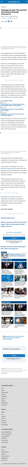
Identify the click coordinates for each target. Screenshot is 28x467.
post (10, 97)
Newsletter (4, 422)
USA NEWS (4, 405)
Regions (3, 7)
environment (15, 336)
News (2, 388)
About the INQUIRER (6, 434)
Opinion (3, 400)
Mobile (3, 412)
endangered (12, 160)
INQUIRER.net (4, 18)
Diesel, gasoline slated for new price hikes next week (20, 297)
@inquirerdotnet (13, 16)
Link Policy (4, 438)
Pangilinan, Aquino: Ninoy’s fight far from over (7, 297)
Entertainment (4, 392)
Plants (10, 339)
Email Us (3, 416)
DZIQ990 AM (4, 458)
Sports (3, 390)
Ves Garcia (5, 16)
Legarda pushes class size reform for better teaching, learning (20, 284)
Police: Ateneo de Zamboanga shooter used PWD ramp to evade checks (13, 104)
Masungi (21, 336)
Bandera (3, 454)
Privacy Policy (15, 242)
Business (3, 398)
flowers (3, 74)
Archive (3, 418)
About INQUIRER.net (6, 432)
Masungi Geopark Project (8, 168)
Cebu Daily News (5, 456)
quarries (12, 93)
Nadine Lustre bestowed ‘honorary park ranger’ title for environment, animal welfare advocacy (13, 224)
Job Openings (4, 424)
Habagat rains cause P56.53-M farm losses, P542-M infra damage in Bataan (7, 284)
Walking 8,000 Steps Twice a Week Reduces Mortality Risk (17, 255)
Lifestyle (3, 394)
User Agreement (5, 436)
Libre (2, 449)
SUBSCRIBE (14, 355)
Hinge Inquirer (5, 452)
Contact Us (4, 420)
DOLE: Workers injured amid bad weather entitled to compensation (20, 271)
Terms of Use (8, 241)
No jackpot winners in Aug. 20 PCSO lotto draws (12, 109)
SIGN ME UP (14, 238)
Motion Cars (4, 460)
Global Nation (4, 402)
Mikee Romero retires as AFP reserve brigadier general (13, 114)
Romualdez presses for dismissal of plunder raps (6, 326)
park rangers (12, 197)
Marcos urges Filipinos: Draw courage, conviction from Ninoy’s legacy (6, 271)
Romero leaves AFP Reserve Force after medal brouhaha (6, 313)
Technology (4, 396)
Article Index (4, 442)
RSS (2, 414)
